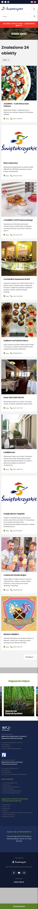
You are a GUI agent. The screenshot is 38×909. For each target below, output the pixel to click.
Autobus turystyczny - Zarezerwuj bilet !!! (19, 24)
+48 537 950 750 (17, 647)
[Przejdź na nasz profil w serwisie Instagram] (24, 873)
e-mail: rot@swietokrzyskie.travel (11, 748)
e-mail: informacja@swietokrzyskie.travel (14, 774)
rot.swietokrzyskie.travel (10, 783)
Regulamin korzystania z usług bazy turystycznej (17, 812)
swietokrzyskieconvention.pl (11, 787)
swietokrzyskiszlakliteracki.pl (11, 793)
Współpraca (6, 808)
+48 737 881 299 (17, 235)
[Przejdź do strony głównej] (13, 9)
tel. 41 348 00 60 (6, 772)
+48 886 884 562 (17, 353)
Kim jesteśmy (7, 804)
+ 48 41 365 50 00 (17, 296)
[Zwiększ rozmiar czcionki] (2, 2)
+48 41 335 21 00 (17, 408)
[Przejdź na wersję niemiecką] (35, 2)
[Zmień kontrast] (8, 2)
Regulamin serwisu (8, 816)
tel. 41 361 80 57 (6, 746)
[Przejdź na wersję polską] (32, 2)
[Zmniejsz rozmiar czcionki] (5, 2)
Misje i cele (6, 806)
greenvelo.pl (6, 785)
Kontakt (5, 810)
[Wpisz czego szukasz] (35, 16)
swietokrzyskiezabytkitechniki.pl (12, 791)
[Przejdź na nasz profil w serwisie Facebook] (14, 873)
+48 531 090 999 (17, 118)
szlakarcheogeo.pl (8, 789)
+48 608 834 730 (17, 590)
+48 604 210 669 (17, 175)
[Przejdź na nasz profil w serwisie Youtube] (19, 873)
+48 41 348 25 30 (17, 469)
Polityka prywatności (9, 814)
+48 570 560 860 (17, 530)
